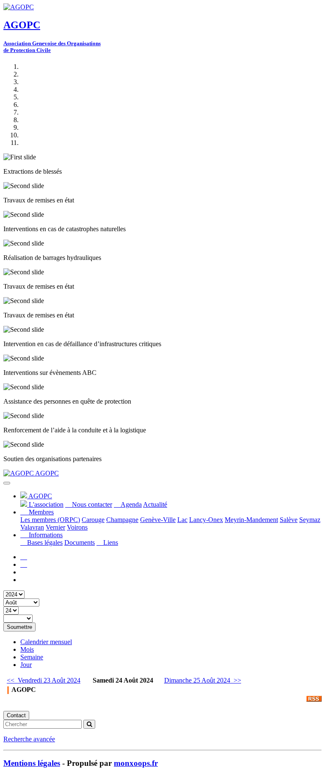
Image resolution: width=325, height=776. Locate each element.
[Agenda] (23, 564)
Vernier (55, 527)
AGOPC (46, 473)
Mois (27, 649)
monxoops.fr (136, 763)
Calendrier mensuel (46, 641)
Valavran (32, 527)
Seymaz (309, 519)
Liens (110, 542)
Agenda (130, 504)
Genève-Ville (158, 519)
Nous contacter (91, 504)
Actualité (155, 504)
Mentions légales (31, 763)
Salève (288, 519)
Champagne (122, 519)
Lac (182, 519)
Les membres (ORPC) (50, 519)
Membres (40, 512)
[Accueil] (23, 556)
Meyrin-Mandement (251, 519)
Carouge (93, 519)
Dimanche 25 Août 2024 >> (202, 680)
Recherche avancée (29, 739)
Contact (16, 715)
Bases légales (44, 542)
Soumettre (19, 627)
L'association (45, 504)
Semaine (31, 657)
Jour (26, 664)
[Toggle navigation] (6, 483)
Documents (79, 542)
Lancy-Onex (206, 519)
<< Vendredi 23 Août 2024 (43, 680)
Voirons (77, 527)
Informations (45, 534)
